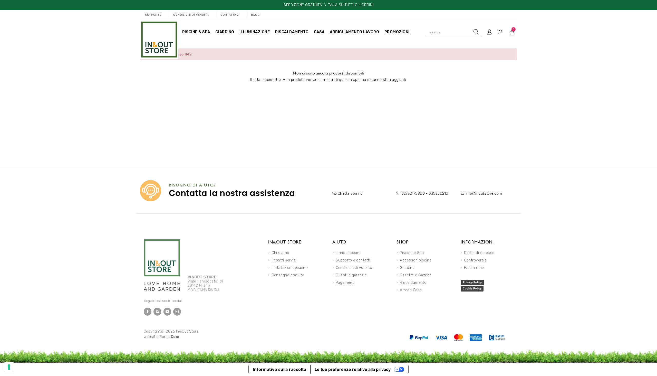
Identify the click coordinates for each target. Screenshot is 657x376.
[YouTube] (167, 312)
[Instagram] (177, 312)
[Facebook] (147, 312)
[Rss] (157, 312)
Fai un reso (474, 268)
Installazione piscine (289, 268)
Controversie (475, 260)
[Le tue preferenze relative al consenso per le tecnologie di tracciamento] (9, 367)
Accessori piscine (415, 260)
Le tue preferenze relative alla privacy (353, 369)
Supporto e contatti (353, 260)
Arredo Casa (411, 290)
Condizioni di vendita (354, 268)
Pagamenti (345, 282)
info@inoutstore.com (484, 193)
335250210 (438, 193)
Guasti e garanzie (351, 275)
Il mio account (348, 253)
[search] (476, 32)
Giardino (407, 268)
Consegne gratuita (288, 275)
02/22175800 (413, 193)
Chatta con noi (350, 193)
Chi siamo (280, 253)
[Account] (489, 32)
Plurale (169, 337)
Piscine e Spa (412, 253)
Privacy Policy (472, 282)
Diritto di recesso (479, 253)
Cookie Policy (472, 288)
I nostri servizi (284, 260)
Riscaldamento (413, 282)
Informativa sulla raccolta (279, 369)
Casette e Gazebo (415, 275)
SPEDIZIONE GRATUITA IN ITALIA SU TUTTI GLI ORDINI (328, 5)
